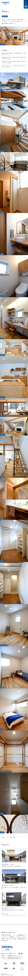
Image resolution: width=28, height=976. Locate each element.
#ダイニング (3, 415)
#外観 (2, 90)
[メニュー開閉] (26, 2)
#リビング (2, 44)
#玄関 (2, 109)
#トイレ (2, 296)
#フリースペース (4, 645)
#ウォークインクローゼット (6, 771)
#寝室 (2, 729)
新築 (10, 837)
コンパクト (7, 837)
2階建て (3, 837)
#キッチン (2, 355)
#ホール (2, 212)
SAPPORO (13, 953)
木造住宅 (13, 837)
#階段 (2, 476)
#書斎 (2, 338)
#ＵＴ (2, 561)
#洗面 (2, 254)
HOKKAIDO (5, 953)
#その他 (2, 832)
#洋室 (2, 687)
